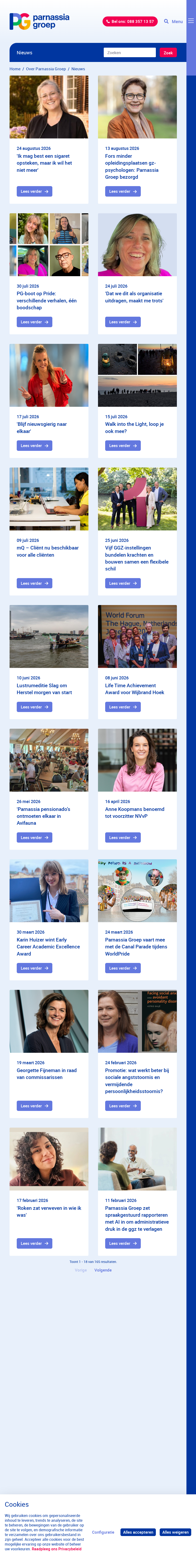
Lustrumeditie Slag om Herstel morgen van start (44, 689)
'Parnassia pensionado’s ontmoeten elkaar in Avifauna (43, 816)
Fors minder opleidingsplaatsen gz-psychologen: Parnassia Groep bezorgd (131, 166)
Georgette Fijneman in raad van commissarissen (47, 1073)
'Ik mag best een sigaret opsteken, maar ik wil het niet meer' (44, 163)
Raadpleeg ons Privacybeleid (57, 1549)
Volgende (103, 1270)
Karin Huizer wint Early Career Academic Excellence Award (48, 946)
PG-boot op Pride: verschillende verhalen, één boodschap (47, 300)
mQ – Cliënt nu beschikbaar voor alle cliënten (48, 551)
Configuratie (103, 1532)
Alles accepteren (138, 1532)
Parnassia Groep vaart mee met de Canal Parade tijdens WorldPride (136, 946)
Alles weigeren (175, 1532)
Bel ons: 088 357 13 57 (133, 21)
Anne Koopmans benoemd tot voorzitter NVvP (134, 812)
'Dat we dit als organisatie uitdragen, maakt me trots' (134, 297)
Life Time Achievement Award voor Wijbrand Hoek (134, 689)
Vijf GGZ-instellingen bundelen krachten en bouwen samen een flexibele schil (137, 558)
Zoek (168, 53)
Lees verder (31, 191)
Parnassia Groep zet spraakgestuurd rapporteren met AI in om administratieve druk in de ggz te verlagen (137, 1218)
